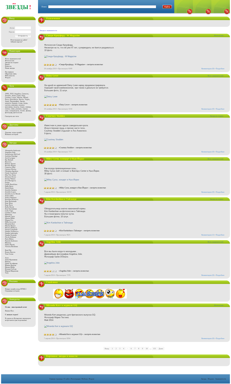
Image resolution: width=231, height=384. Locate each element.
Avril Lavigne (10, 158)
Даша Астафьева (11, 263)
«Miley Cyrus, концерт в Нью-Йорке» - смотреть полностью (82, 188)
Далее (161, 348)
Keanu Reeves (10, 252)
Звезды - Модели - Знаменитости (213, 379)
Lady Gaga (9, 211)
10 (147, 348)
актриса (8, 103)
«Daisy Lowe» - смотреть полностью (73, 105)
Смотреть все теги (12, 116)
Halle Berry (9, 186)
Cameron (25, 94)
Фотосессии (9, 60)
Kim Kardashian (11, 209)
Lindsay (8, 97)
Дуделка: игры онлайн (13, 132)
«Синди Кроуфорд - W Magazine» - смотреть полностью (81, 64)
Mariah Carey (10, 216)
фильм (28, 111)
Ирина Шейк (10, 267)
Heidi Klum (9, 188)
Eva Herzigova (10, 180)
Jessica (14, 95)
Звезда (22, 101)
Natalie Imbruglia (11, 233)
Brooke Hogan (10, 165)
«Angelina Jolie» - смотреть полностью (74, 271)
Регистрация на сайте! (19, 40)
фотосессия (17, 112)
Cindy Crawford (11, 173)
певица (28, 107)
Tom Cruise (9, 254)
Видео (7, 64)
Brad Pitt (8, 250)
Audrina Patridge (11, 156)
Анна (7, 101)
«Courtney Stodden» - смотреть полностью (75, 148)
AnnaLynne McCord (12, 154)
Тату (7, 273)
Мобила (85, 379)
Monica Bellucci (11, 228)
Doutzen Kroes (10, 177)
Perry (7, 99)
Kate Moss (9, 203)
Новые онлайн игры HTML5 (15, 289)
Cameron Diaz (10, 167)
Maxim (19, 97)
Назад (107, 348)
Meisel (25, 97)
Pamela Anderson (11, 241)
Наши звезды (10, 68)
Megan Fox (9, 220)
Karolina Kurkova (11, 199)
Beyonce (8, 162)
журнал (21, 105)
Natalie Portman (11, 235)
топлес (22, 111)
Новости (8, 66)
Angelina (17, 94)
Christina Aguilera (11, 171)
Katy (23, 95)
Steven (21, 99)
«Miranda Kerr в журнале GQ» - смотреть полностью (79, 334)
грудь (25, 103)
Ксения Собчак (10, 269)
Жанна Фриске (10, 265)
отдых (22, 107)
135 (154, 348)
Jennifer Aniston (11, 190)
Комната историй (11, 134)
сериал (25, 109)
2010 (12, 94)
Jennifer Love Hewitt (12, 194)
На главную (9, 72)
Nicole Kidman (10, 237)
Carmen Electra (10, 169)
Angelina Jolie (10, 152)
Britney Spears (10, 164)
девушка (14, 105)
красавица (9, 107)
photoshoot (14, 99)
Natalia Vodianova (11, 231)
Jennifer (8, 95)
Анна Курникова (11, 260)
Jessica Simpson (10, 197)
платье (7, 109)
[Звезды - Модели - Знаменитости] (18, 11)
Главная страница (56, 379)
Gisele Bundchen (11, 184)
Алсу (7, 258)
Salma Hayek (10, 244)
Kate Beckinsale (10, 201)
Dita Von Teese (10, 175)
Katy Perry (9, 205)
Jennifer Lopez (10, 192)
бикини (14, 103)
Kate (19, 95)
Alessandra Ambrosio (12, 150)
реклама (19, 109)
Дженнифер (14, 101)
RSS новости (10, 76)
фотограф (8, 112)
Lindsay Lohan (10, 212)
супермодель (14, 111)
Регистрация (75, 379)
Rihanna (8, 243)
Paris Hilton (9, 239)
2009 (7, 94)
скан (6, 111)
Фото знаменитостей (13, 59)
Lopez (14, 97)
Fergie (7, 182)
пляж (13, 109)
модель (16, 107)
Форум (7, 77)
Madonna (8, 214)
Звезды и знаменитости (48, 30)
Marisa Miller (10, 218)
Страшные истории (12, 291)
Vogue (27, 99)
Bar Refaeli (9, 160)
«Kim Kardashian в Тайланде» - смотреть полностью (79, 230)
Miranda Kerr (10, 224)
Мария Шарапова (11, 271)
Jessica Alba (9, 196)
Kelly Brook (9, 207)
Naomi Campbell (11, 229)
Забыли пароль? (16, 42)
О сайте (67, 379)
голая (20, 103)
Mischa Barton (10, 226)
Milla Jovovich (10, 222)
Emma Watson (10, 179)
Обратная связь (10, 74)
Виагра (7, 261)
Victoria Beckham (11, 246)
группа (7, 105)
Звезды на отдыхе (11, 62)
